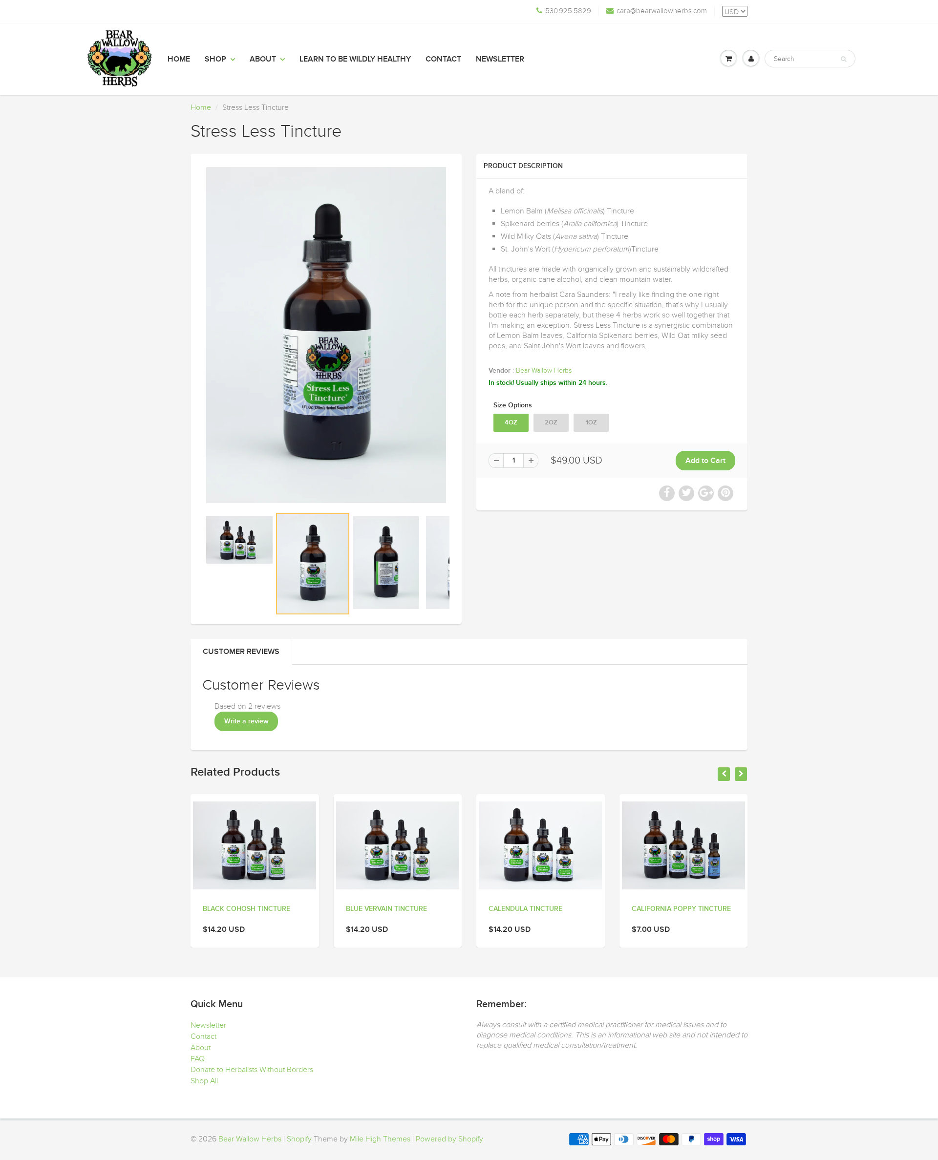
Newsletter (500, 59)
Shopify (299, 1139)
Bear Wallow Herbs (544, 370)
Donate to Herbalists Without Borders (252, 1070)
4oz (511, 423)
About (263, 59)
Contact (443, 59)
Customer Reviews (241, 651)
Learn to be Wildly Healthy (355, 59)
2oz (551, 423)
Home (179, 59)
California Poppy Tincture (681, 909)
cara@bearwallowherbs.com (662, 10)
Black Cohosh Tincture (246, 909)
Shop (215, 59)
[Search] (843, 59)
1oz (591, 423)
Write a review (246, 721)
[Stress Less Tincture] (326, 335)
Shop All (204, 1081)
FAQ (198, 1059)
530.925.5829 (568, 10)
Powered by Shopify (449, 1139)
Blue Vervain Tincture (386, 909)
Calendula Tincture (525, 909)
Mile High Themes (380, 1139)
